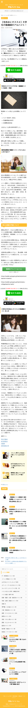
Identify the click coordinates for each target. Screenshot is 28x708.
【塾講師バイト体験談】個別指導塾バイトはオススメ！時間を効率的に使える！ (17, 499)
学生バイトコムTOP (7, 696)
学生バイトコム (14, 701)
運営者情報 (15, 696)
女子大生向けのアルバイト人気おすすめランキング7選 (18, 465)
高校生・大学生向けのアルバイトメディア (14, 704)
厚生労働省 (4, 439)
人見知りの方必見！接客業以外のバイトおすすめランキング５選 (17, 651)
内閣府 (3, 443)
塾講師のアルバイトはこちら (14, 269)
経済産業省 (4, 441)
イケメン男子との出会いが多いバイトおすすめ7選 (18, 454)
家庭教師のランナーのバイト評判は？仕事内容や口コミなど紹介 (17, 511)
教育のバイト (5, 484)
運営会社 (20, 696)
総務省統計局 (5, 446)
